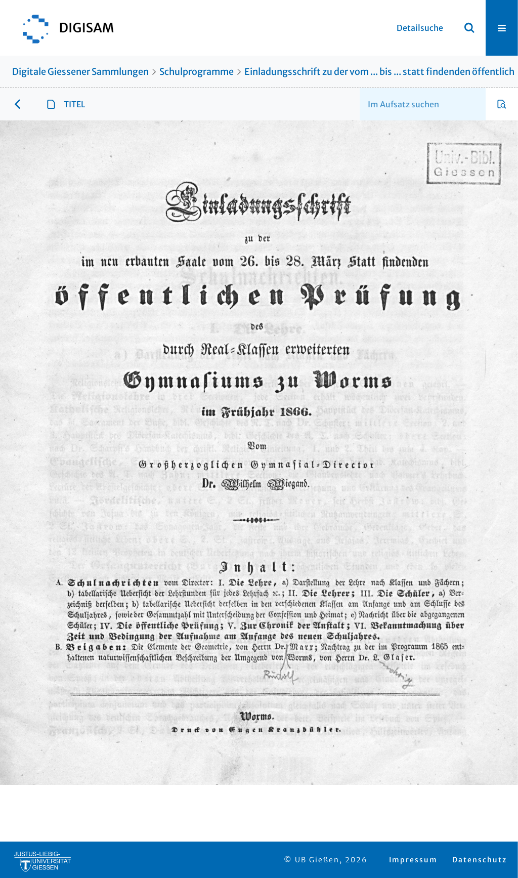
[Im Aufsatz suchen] (502, 104)
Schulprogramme (196, 71)
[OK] (469, 28)
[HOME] (63, 28)
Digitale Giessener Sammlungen (80, 71)
